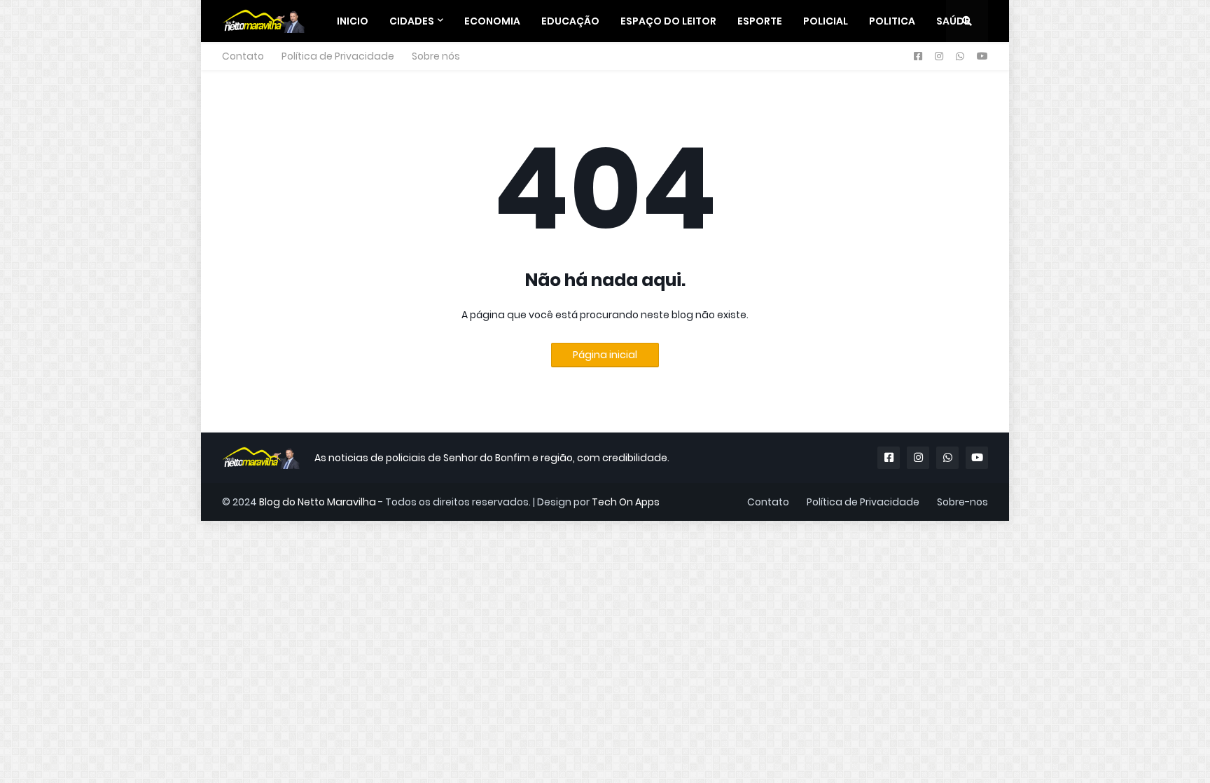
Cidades (411, 21)
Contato (243, 56)
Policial (825, 21)
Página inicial (605, 355)
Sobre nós (436, 56)
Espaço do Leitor (668, 21)
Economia (492, 21)
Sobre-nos (962, 502)
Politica (892, 21)
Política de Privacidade (337, 56)
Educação (570, 21)
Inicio (352, 21)
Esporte (759, 21)
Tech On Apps (626, 502)
